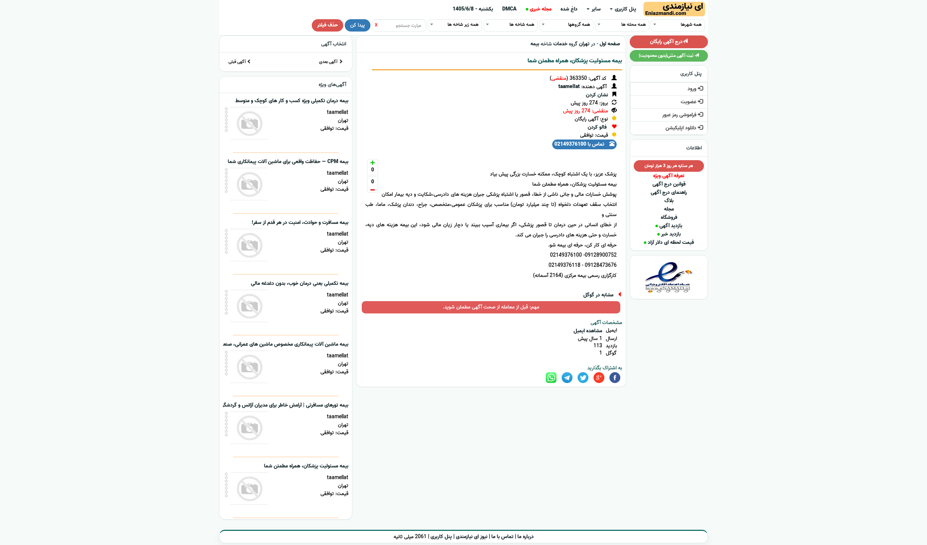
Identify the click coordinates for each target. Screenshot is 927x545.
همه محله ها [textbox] (633, 24)
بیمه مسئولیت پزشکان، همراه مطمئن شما (575, 61)
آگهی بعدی (329, 61)
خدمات (560, 44)
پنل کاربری (624, 9)
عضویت (689, 102)
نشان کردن (597, 95)
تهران (584, 44)
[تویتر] (583, 378)
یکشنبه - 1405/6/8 (473, 9)
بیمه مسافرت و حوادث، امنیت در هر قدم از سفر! (300, 223)
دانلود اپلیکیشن (682, 128)
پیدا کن (357, 25)
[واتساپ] (551, 378)
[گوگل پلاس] (598, 378)
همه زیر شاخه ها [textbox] (463, 24)
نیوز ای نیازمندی (471, 537)
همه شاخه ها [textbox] (521, 24)
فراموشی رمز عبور (680, 115)
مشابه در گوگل (598, 295)
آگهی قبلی (237, 61)
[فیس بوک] (614, 378)
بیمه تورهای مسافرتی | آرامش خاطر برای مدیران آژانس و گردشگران (283, 405)
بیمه (534, 44)
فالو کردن (597, 127)
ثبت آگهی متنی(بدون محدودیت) (667, 55)
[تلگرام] (567, 378)
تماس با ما (502, 537)
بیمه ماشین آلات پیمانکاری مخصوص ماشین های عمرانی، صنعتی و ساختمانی (270, 344)
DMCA (509, 9)
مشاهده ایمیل (588, 331)
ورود (693, 89)
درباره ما (525, 537)
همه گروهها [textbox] (579, 24)
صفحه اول (610, 44)
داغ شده (569, 9)
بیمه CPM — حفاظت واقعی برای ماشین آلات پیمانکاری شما (288, 162)
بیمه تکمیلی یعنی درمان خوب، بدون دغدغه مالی (299, 283)
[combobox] (678, 24)
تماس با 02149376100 (580, 144)
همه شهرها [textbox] (691, 24)
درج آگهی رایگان (666, 42)
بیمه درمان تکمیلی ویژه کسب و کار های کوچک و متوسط (291, 101)
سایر (595, 9)
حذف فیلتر (327, 25)
